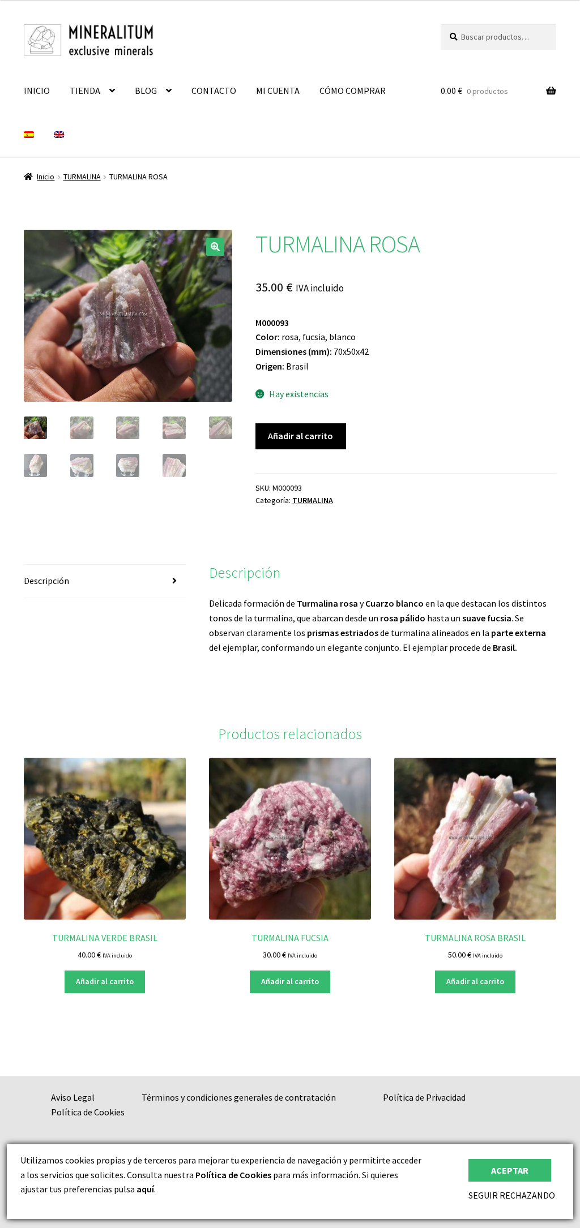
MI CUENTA (278, 90)
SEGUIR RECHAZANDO (511, 1195)
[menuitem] (29, 135)
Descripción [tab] (46, 580)
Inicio (45, 176)
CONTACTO (213, 90)
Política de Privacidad (424, 1097)
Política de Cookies (88, 1112)
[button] (215, 247)
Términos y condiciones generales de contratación (239, 1097)
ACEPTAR (509, 1170)
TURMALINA (82, 176)
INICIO (37, 90)
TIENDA (85, 90)
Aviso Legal (73, 1097)
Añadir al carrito (300, 435)
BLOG (146, 90)
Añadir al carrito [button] (105, 981)
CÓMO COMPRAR (352, 90)
